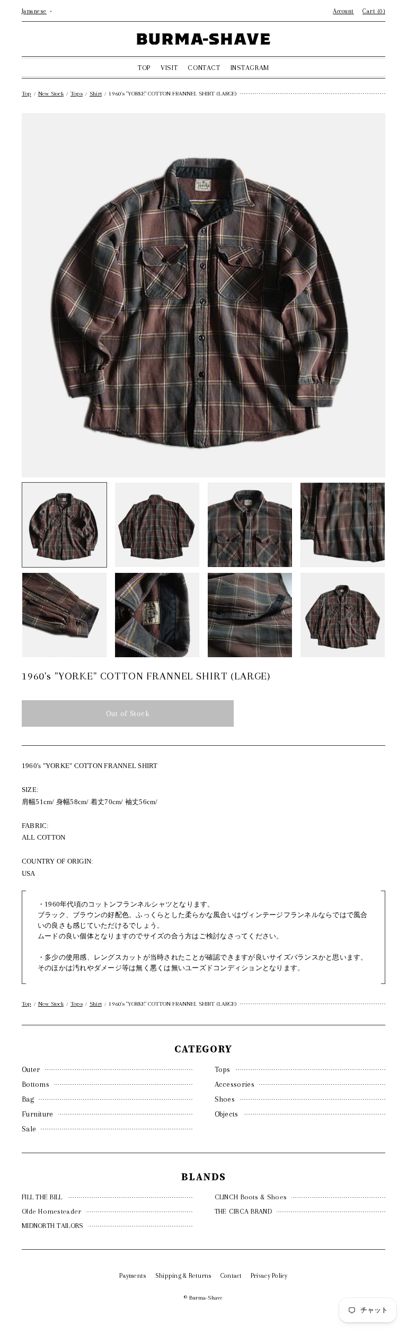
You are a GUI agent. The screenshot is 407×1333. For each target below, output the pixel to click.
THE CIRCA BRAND (243, 1211)
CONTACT (204, 68)
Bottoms (35, 1084)
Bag (28, 1099)
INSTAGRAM (250, 68)
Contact (231, 1275)
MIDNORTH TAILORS (52, 1226)
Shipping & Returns (183, 1275)
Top (26, 93)
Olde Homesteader (51, 1211)
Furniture (38, 1114)
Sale (29, 1129)
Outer (31, 1069)
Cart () (373, 11)
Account (343, 11)
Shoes (225, 1099)
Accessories (234, 1084)
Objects (226, 1114)
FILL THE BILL (42, 1197)
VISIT (169, 68)
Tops (223, 1069)
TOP (144, 68)
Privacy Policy (269, 1275)
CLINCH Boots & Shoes (251, 1197)
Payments (132, 1275)
